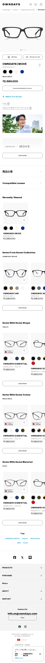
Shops (5, 583)
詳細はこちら (19, 658)
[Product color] (5, 71)
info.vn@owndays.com (22, 613)
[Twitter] (22, 557)
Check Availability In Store (22, 88)
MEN (19, 542)
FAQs (4, 103)
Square (25, 538)
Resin (25, 542)
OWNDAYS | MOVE (12, 538)
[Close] (40, 654)
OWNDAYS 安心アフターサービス (15, 108)
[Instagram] (25, 626)
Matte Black (35, 538)
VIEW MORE (22, 155)
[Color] (5, 228)
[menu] (41, 4)
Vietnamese (19, 645)
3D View (14, 57)
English (27, 645)
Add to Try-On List (14, 97)
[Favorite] (35, 4)
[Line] (30, 557)
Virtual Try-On (35, 57)
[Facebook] (14, 557)
